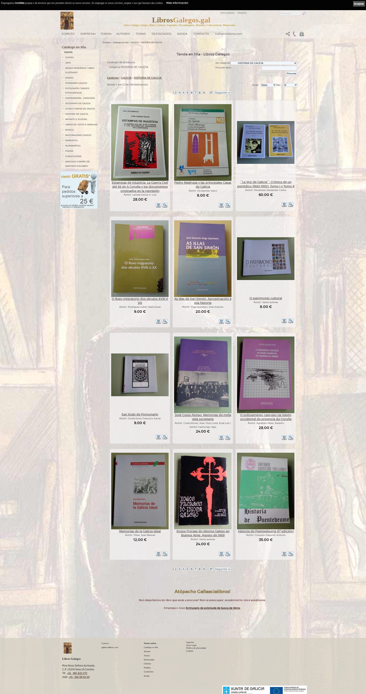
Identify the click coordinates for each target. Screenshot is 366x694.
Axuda (182, 34)
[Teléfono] (294, 35)
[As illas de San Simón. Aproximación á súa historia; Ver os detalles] (203, 296)
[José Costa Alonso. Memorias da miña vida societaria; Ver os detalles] (203, 412)
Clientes (147, 664)
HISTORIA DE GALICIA (76, 114)
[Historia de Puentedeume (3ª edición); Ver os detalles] (265, 528)
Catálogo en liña (120, 42)
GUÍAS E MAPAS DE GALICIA (80, 108)
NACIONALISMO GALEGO (78, 135)
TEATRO (69, 57)
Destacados (149, 660)
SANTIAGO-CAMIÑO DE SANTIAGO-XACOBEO (77, 163)
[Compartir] (288, 35)
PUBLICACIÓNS (73, 156)
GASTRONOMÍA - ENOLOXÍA (80, 98)
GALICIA (68, 52)
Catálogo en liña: (74, 47)
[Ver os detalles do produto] (165, 207)
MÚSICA (69, 129)
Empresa (87, 34)
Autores (123, 34)
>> (222, 92)
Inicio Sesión (227, 12)
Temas (141, 34)
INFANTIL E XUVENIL (76, 119)
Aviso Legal (191, 645)
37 (211, 92)
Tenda (105, 34)
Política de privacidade (196, 648)
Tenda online (150, 643)
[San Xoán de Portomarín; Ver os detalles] (140, 395)
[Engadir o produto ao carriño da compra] (158, 207)
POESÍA (69, 151)
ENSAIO (69, 77)
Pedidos (147, 668)
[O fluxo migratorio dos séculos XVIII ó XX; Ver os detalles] (140, 296)
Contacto (201, 34)
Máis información (177, 2)
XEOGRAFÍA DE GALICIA (77, 103)
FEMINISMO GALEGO (76, 83)
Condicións (149, 672)
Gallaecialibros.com (228, 34)
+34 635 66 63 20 (79, 677)
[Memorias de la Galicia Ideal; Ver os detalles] (140, 528)
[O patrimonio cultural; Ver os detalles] (265, 279)
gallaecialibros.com (109, 647)
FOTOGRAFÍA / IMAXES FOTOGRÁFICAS (77, 90)
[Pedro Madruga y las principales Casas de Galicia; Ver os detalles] (203, 180)
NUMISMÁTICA (72, 145)
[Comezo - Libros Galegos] (67, 20)
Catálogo (113, 77)
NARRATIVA (71, 140)
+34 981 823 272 (77, 673)
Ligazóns (190, 642)
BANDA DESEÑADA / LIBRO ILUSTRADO (79, 70)
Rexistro (242, 12)
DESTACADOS (161, 34)
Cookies (189, 651)
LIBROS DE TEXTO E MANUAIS (81, 124)
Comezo (68, 34)
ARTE (68, 62)
